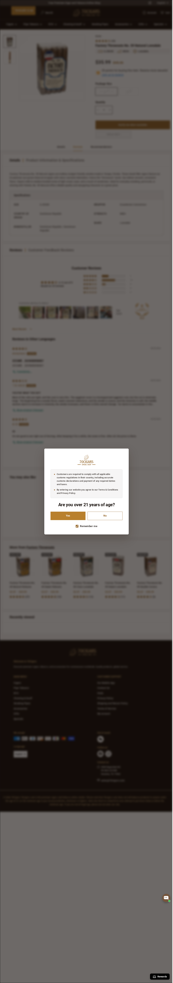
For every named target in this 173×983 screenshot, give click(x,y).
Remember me (87, 526)
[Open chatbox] (166, 898)
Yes (67, 515)
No (103, 515)
